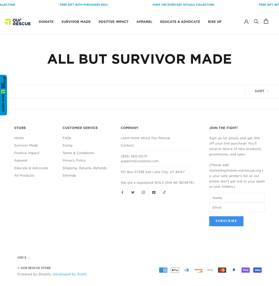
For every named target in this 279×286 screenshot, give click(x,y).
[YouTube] (153, 192)
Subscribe (226, 221)
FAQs (67, 138)
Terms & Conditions (78, 153)
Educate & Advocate (180, 22)
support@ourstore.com (139, 161)
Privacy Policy (74, 160)
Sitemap (69, 175)
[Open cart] (266, 21)
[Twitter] (132, 192)
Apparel (144, 22)
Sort (260, 91)
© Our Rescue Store (34, 268)
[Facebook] (122, 192)
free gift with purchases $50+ (81, 4)
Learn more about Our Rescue (145, 138)
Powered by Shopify (34, 274)
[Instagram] (143, 192)
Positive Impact (114, 22)
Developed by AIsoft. (70, 274)
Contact (127, 145)
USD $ (21, 257)
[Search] (256, 21)
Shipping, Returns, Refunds (85, 168)
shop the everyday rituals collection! (180, 4)
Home (19, 138)
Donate (46, 22)
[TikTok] (164, 192)
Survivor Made (76, 22)
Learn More (3, 103)
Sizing (67, 145)
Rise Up (214, 22)
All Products (24, 175)
